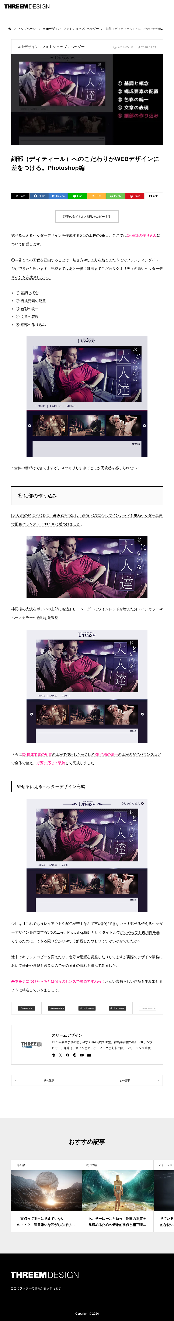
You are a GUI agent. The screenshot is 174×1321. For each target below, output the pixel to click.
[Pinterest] (75, 1055)
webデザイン (28, 47)
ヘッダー (77, 47)
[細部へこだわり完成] (87, 855)
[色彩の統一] (87, 1008)
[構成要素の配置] (56, 1008)
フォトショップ (54, 47)
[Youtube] (82, 1055)
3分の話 (20, 1165)
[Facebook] (68, 1055)
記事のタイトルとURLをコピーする (87, 216)
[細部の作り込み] (26, 1008)
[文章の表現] (117, 1008)
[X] (61, 1055)
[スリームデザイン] (26, 6)
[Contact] (89, 1055)
